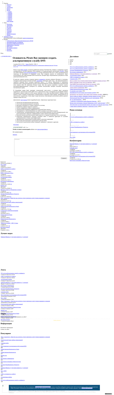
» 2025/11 (9, 20)
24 (10, 196)
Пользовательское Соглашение (15, 42)
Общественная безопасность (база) (79, 89)
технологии (20, 65)
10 (11, 184)
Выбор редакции (11, 34)
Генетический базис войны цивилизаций (11, 202)
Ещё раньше (10, 21)
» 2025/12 (9, 18)
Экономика (10, 25)
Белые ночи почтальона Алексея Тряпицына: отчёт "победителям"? (88, 103)
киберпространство (48, 65)
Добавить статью (8, 36)
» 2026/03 (9, 14)
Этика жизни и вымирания (77, 87)
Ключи (8, 35)
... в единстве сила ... (6, 56)
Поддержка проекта (12, 47)
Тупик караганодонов (6, 214)
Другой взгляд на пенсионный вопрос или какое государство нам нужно (89, 104)
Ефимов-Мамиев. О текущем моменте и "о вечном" (83, 73)
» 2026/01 (9, 17)
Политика (9, 24)
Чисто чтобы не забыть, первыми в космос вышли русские (85, 96)
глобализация (41, 65)
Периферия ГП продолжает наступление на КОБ (83, 92)
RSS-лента (9, 46)
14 (10, 192)
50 (9, 226)
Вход (2, 53)
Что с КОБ (72, 137)
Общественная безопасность (8, 219)
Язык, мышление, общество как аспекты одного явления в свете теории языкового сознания (25, 198)
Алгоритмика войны (75, 75)
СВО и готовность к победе (77, 77)
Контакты (9, 50)
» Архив (9, 11)
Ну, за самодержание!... (76, 99)
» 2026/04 (9, 13)
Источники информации (76, 72)
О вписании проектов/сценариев (9, 210)
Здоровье (9, 31)
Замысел (9, 32)
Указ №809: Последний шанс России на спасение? (83, 84)
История (9, 27)
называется (42, 79)
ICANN (62, 71)
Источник (16, 124)
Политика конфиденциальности (15, 43)
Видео (8, 10)
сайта (47, 390)
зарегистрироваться (28, 38)
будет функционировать (30, 72)
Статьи (9, 6)
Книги (8, 9)
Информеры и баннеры (13, 45)
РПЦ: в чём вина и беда (7, 173)
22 (10, 201)
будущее (55, 65)
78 (79, 150)
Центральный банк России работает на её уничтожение (84, 98)
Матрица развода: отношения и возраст (11, 189)
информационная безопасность (30, 65)
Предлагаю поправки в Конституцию (80, 160)
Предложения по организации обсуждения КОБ (82, 132)
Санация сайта (74, 79)
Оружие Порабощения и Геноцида (79, 70)
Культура (9, 29)
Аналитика (10, 7)
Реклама (9, 49)
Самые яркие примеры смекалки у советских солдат (84, 106)
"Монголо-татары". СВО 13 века (9, 223)
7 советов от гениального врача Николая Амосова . (83, 101)
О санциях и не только (76, 91)
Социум (9, 28)
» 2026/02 (9, 15)
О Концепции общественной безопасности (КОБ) (20, 41)
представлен (24, 100)
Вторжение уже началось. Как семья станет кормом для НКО (86, 94)
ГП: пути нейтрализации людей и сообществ (82, 66)
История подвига (5, 227)
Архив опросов (57, 320)
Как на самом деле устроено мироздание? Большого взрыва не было (88, 80)
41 (80, 159)
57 (11, 163)
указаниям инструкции (87, 388)
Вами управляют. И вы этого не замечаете (81, 82)
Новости (9, 4)
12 (11, 188)
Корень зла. (4, 185)
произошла (39, 80)
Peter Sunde (24, 69)
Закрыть (15, 134)
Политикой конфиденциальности (43, 387)
